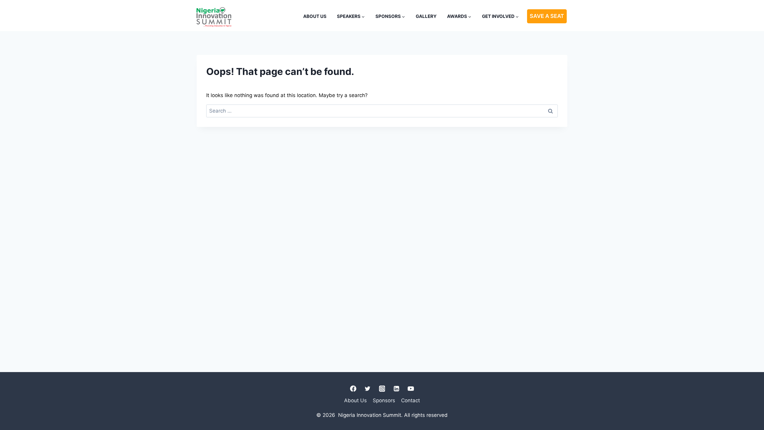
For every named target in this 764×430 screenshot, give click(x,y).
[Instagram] (382, 389)
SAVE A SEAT (547, 16)
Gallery (426, 16)
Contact (410, 400)
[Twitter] (367, 389)
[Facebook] (353, 389)
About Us (314, 16)
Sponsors (384, 400)
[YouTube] (410, 389)
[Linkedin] (396, 389)
